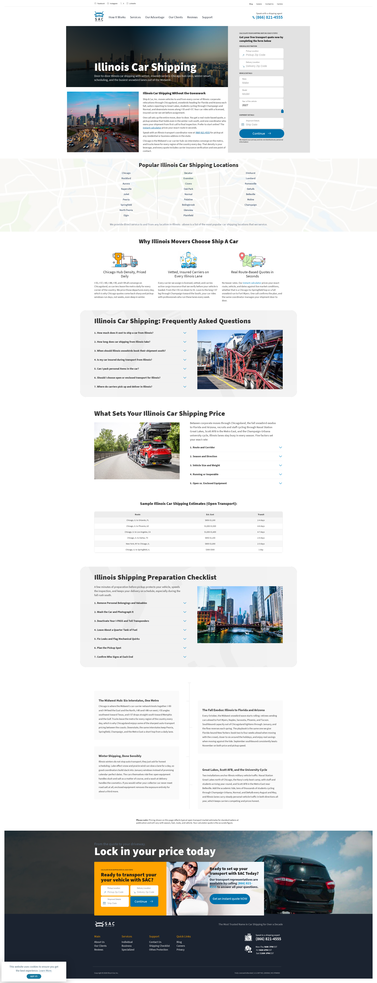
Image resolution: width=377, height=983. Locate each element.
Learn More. (45, 970)
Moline (250, 199)
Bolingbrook (188, 204)
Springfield (126, 204)
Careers (259, 4)
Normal (188, 194)
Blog (251, 4)
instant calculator (152, 127)
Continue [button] (259, 133)
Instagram (114, 3)
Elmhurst (250, 172)
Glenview (188, 210)
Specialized (128, 949)
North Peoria (126, 210)
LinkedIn (132, 3)
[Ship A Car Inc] (99, 16)
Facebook (101, 3)
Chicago (126, 172)
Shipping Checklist (159, 945)
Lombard (250, 178)
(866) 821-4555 (269, 17)
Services (135, 17)
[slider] (282, 111)
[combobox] (263, 124)
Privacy (180, 949)
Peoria (126, 199)
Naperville (126, 188)
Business (127, 945)
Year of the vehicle (249, 101)
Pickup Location (252, 51)
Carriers (280, 4)
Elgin (126, 215)
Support (207, 17)
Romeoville (250, 183)
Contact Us (269, 4)
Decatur (188, 172)
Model (244, 90)
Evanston (188, 178)
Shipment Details (252, 120)
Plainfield (188, 215)
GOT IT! (33, 976)
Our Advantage (154, 17)
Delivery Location (253, 62)
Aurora (126, 183)
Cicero (188, 183)
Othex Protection (158, 949)
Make (244, 79)
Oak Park (188, 188)
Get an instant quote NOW (230, 899)
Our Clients (176, 17)
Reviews (192, 17)
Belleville (250, 194)
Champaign (251, 204)
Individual (127, 942)
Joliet (126, 194)
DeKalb (250, 188)
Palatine (188, 199)
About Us (99, 942)
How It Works (117, 17)
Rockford (126, 178)
